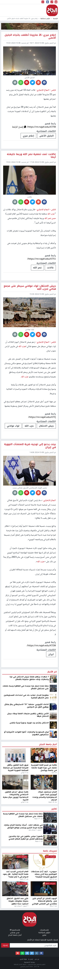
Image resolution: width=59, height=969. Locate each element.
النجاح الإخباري (52, 10)
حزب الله (29, 426)
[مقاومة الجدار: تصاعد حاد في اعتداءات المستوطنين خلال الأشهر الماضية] (53, 922)
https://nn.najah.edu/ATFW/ (41, 127)
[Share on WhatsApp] (20, 82)
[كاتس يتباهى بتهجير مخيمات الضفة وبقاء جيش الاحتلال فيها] (53, 941)
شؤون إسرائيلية (45, 18)
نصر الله (37, 268)
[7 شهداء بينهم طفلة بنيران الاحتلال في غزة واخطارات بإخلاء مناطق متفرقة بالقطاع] (53, 904)
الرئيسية (55, 18)
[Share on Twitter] (32, 82)
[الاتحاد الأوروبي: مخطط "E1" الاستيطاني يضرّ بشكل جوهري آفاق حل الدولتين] (53, 932)
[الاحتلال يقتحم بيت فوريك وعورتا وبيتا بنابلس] (53, 950)
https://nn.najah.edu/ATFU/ (41, 258)
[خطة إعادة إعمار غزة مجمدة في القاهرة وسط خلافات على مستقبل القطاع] (53, 913)
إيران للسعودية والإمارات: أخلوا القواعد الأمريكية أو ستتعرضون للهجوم (26, 958)
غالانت (50, 268)
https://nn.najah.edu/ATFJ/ (42, 417)
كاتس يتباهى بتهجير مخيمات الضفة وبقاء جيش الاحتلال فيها (28, 940)
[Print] (14, 82)
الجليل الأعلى (46, 136)
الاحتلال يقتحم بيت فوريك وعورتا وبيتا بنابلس (29, 948)
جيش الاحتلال (46, 426)
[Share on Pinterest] (26, 82)
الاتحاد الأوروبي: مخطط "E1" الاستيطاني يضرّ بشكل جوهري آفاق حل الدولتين (26, 931)
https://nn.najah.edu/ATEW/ (41, 645)
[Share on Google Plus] (38, 82)
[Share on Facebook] (44, 82)
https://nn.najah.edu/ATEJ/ (42, 870)
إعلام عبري (28, 136)
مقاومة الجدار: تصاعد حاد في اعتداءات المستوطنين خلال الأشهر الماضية (26, 921)
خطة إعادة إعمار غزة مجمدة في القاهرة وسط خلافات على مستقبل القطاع (26, 912)
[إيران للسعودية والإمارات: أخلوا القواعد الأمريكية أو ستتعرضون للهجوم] (53, 959)
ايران (51, 654)
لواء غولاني (13, 426)
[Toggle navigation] (43, 2)
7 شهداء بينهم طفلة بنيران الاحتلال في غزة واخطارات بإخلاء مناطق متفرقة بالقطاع (29, 903)
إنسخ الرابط (18, 127)
